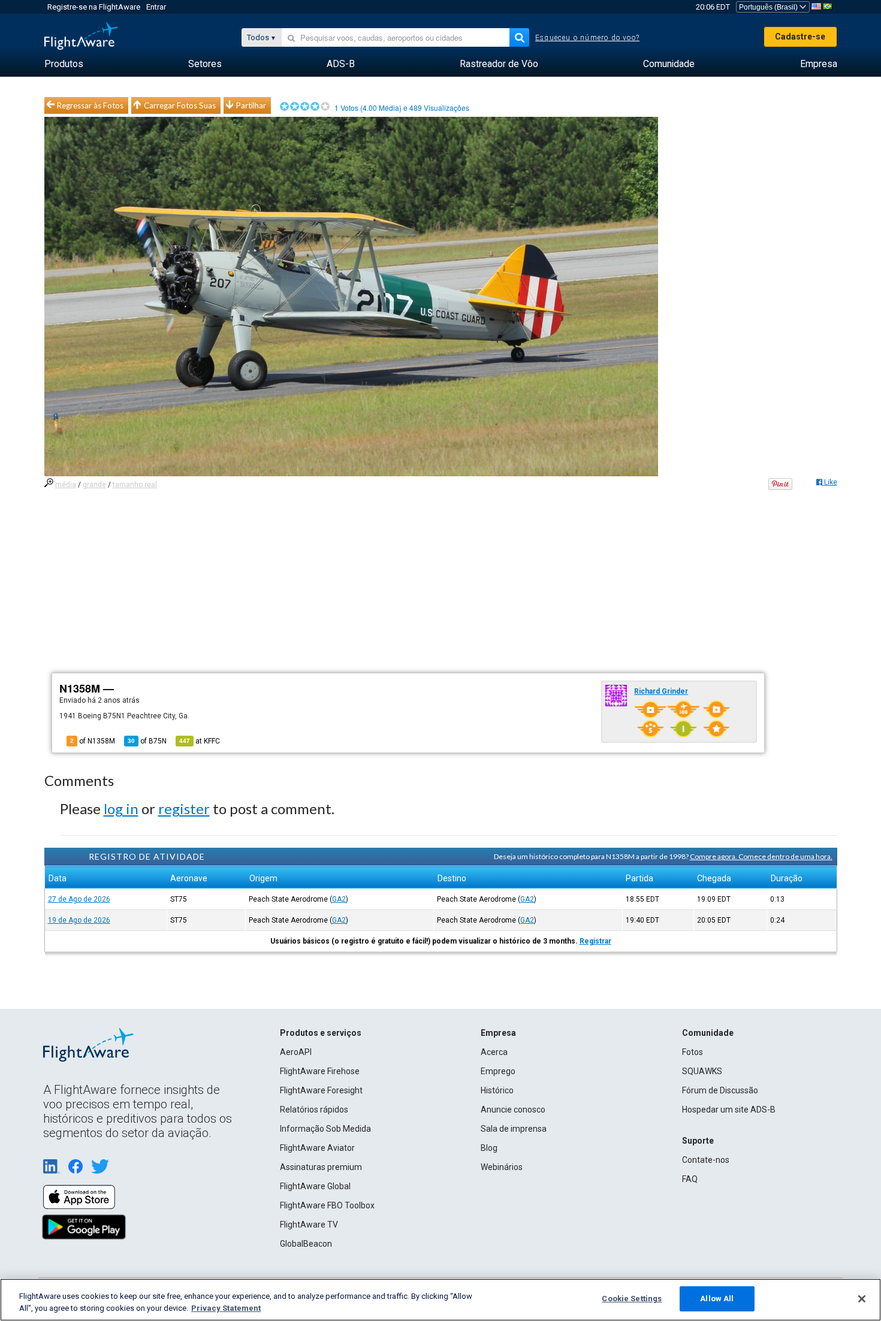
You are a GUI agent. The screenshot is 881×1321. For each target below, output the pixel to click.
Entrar (156, 6)
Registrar (595, 941)
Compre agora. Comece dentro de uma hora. (761, 856)
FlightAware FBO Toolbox (327, 1205)
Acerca (494, 1052)
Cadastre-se (800, 36)
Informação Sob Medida (325, 1128)
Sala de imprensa (514, 1128)
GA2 (339, 899)
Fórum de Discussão (720, 1090)
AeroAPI (296, 1052)
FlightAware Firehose (320, 1071)
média (65, 484)
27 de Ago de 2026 (79, 899)
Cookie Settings (632, 1298)
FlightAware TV (309, 1224)
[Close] (862, 1299)
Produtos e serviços (320, 1033)
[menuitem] (63, 64)
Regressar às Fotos (90, 105)
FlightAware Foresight (321, 1090)
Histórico (497, 1090)
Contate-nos (705, 1160)
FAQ (690, 1179)
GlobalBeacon (306, 1244)
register (184, 808)
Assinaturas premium (321, 1167)
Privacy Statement (226, 1308)
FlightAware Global (315, 1186)
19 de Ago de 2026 (79, 920)
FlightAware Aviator (317, 1148)
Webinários (502, 1167)
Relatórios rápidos (314, 1109)
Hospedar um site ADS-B (729, 1109)
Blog (489, 1148)
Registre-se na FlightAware (93, 6)
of (147, 741)
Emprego (498, 1071)
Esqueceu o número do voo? (587, 38)
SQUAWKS (702, 1071)
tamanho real (135, 484)
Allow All (717, 1298)
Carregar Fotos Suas (180, 105)
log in (121, 808)
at (199, 741)
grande (94, 484)
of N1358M (92, 741)
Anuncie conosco (513, 1109)
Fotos (692, 1052)
